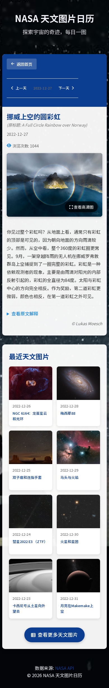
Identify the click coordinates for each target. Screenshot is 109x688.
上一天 (21, 88)
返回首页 (24, 64)
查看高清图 (83, 207)
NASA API (64, 668)
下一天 (63, 88)
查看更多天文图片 (58, 634)
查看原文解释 (24, 313)
